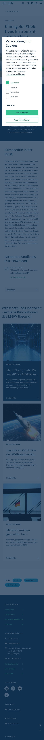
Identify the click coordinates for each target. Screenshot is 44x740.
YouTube (14, 97)
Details (9, 105)
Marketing (15, 92)
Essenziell (15, 83)
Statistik (14, 87)
